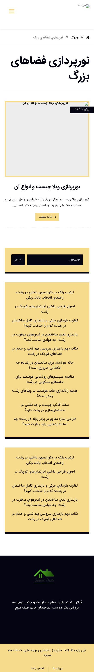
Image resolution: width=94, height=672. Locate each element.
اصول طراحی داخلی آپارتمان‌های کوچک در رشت (45, 309)
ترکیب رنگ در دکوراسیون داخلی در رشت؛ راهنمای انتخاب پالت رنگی (45, 295)
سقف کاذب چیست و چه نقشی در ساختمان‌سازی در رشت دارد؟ (45, 407)
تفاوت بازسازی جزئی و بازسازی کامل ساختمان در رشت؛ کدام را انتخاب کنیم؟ (45, 323)
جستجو (18, 260)
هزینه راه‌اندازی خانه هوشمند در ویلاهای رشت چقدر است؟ (44, 393)
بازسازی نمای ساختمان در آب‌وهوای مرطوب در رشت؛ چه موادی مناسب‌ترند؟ (45, 337)
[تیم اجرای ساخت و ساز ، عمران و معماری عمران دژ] (74, 14)
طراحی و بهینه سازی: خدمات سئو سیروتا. (29, 653)
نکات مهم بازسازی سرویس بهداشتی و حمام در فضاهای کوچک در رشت (45, 351)
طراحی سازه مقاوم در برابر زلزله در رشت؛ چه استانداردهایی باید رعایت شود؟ (45, 421)
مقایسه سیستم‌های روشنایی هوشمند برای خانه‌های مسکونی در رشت (45, 379)
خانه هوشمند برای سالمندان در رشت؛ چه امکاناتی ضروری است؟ (45, 365)
